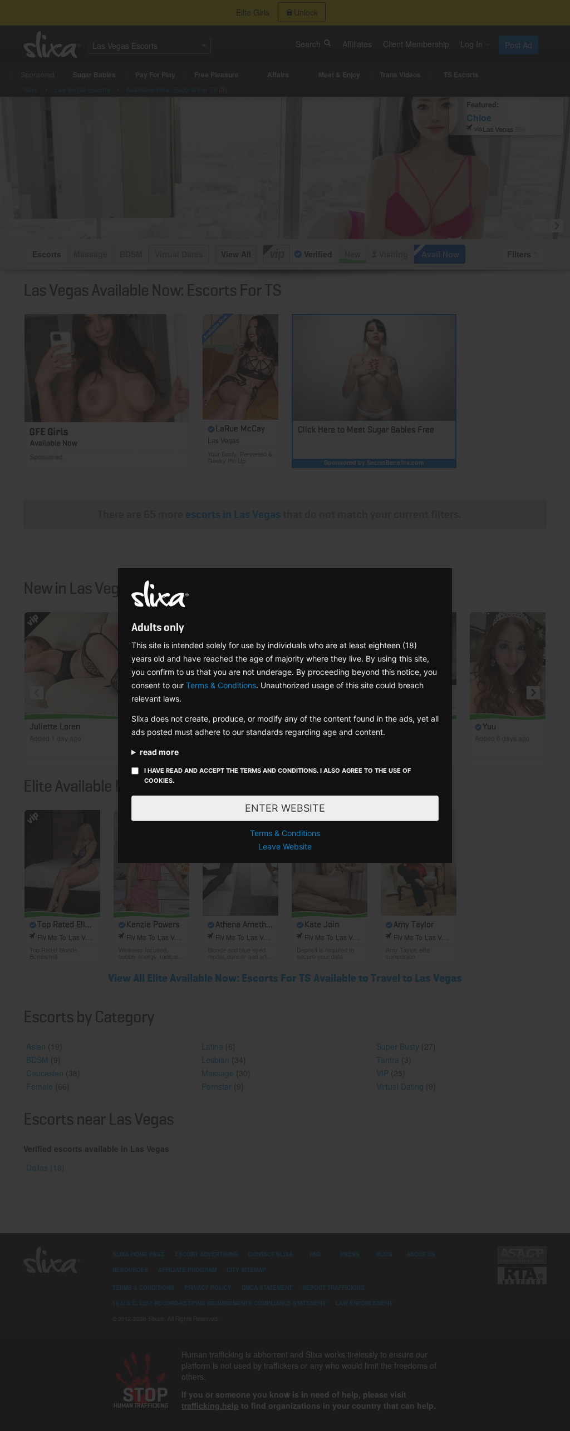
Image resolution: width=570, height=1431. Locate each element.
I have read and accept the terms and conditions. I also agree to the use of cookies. (277, 775)
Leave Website (285, 846)
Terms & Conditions (221, 685)
